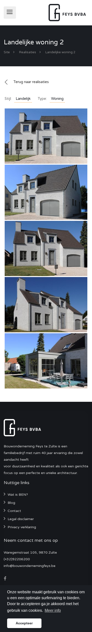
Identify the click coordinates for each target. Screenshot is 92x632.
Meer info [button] (53, 610)
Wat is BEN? (18, 494)
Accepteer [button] (24, 623)
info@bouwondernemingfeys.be (29, 566)
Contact (14, 511)
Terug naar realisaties (31, 82)
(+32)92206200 (17, 559)
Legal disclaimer (21, 519)
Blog (11, 503)
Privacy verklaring (22, 527)
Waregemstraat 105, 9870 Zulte (30, 552)
